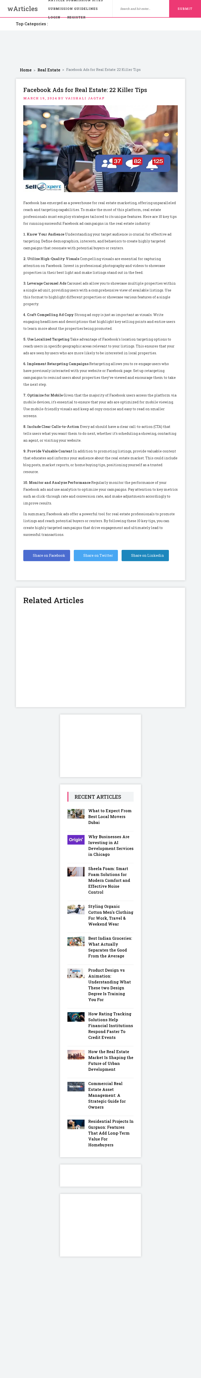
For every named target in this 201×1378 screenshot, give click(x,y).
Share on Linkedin (147, 555)
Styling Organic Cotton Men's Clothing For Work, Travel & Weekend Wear (110, 915)
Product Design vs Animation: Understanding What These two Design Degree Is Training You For (109, 984)
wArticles (22, 8)
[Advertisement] (100, 49)
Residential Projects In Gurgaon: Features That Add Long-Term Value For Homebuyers (111, 1133)
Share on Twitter (98, 555)
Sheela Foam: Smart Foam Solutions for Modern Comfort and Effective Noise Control (109, 880)
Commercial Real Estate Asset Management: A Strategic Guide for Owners (107, 1095)
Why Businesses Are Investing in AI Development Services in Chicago (111, 845)
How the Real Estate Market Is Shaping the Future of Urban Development (110, 1060)
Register (76, 17)
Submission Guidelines (73, 8)
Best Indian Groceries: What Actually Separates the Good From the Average (110, 947)
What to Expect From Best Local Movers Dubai (110, 816)
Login (54, 17)
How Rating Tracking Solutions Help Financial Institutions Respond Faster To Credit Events (110, 1025)
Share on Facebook (48, 555)
